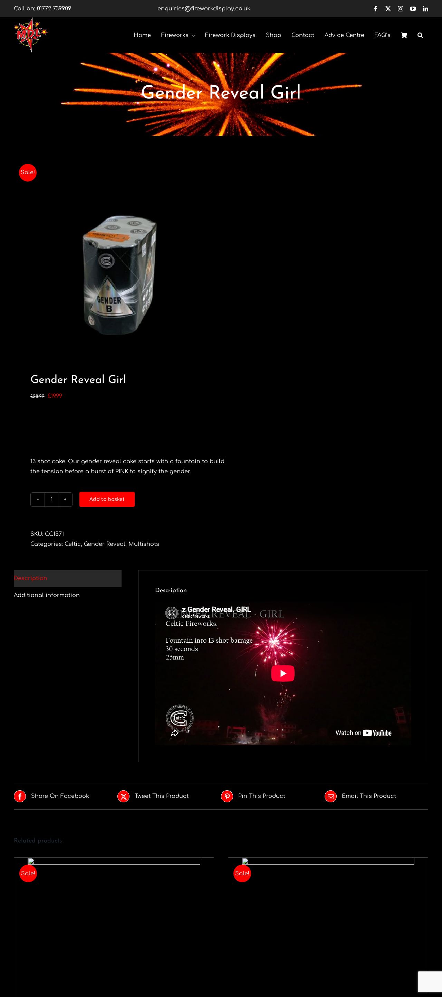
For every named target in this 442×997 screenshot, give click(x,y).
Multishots (143, 544)
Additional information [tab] (47, 595)
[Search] (420, 35)
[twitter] (388, 8)
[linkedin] (425, 8)
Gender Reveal (104, 544)
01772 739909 (54, 9)
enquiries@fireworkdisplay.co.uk (203, 9)
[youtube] (413, 8)
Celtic (73, 544)
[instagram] (400, 8)
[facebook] (375, 8)
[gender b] (113, 256)
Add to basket (107, 499)
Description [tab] (30, 578)
